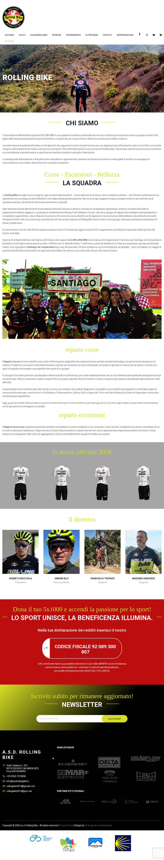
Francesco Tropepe (61, 578)
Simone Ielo (21, 578)
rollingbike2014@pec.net (19, 791)
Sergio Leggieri (143, 578)
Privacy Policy (66, 825)
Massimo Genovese (102, 578)
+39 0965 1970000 (16, 776)
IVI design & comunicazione (98, 825)
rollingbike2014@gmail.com (20, 786)
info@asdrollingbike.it (17, 781)
